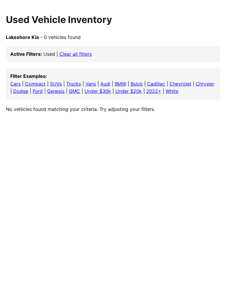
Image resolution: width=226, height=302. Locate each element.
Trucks (73, 84)
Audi (105, 84)
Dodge (20, 91)
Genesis (55, 91)
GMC (74, 91)
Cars (15, 84)
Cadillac (156, 84)
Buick (137, 84)
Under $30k (97, 91)
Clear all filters (75, 54)
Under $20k (128, 91)
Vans (90, 84)
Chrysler (205, 84)
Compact (35, 84)
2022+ (153, 91)
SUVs (56, 84)
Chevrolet (180, 84)
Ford (38, 91)
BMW (120, 84)
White (172, 91)
